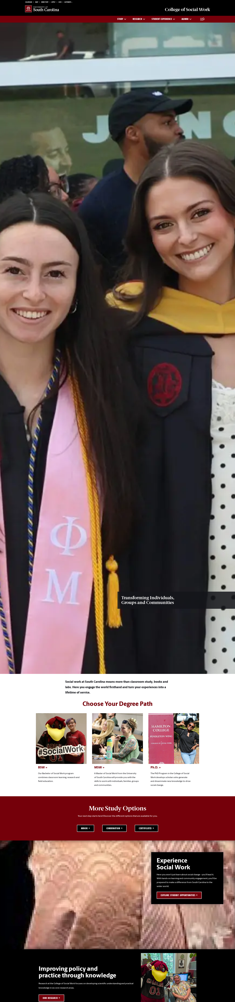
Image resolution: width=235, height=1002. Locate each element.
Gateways (67, 2)
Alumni (185, 19)
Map (36, 2)
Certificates (145, 828)
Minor (84, 828)
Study (120, 19)
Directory (44, 2)
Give (59, 2)
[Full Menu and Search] (202, 19)
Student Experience (162, 19)
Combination (113, 828)
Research (137, 19)
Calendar (28, 2)
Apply (53, 2)
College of (187, 9)
